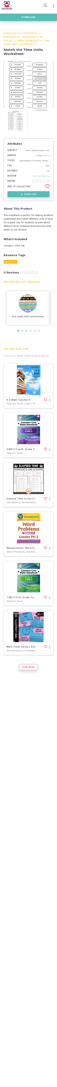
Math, (28, 150)
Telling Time (10, 262)
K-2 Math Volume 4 (18, 400)
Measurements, (38, 150)
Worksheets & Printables (21, 33)
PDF (48, 166)
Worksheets (12, 37)
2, (43, 155)
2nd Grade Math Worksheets (28, 316)
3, (45, 155)
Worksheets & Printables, (31, 160)
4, (47, 155)
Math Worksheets (30, 40)
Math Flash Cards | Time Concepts (28, 646)
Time (47, 150)
